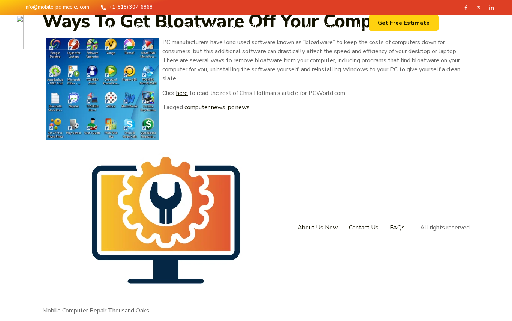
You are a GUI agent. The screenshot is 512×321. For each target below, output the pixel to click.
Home (113, 27)
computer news (204, 107)
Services (150, 27)
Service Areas (207, 27)
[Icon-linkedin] (491, 7)
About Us (297, 27)
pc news (239, 107)
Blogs (260, 27)
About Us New (318, 228)
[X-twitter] (478, 7)
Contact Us (344, 27)
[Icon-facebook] (465, 7)
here (182, 93)
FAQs (397, 228)
